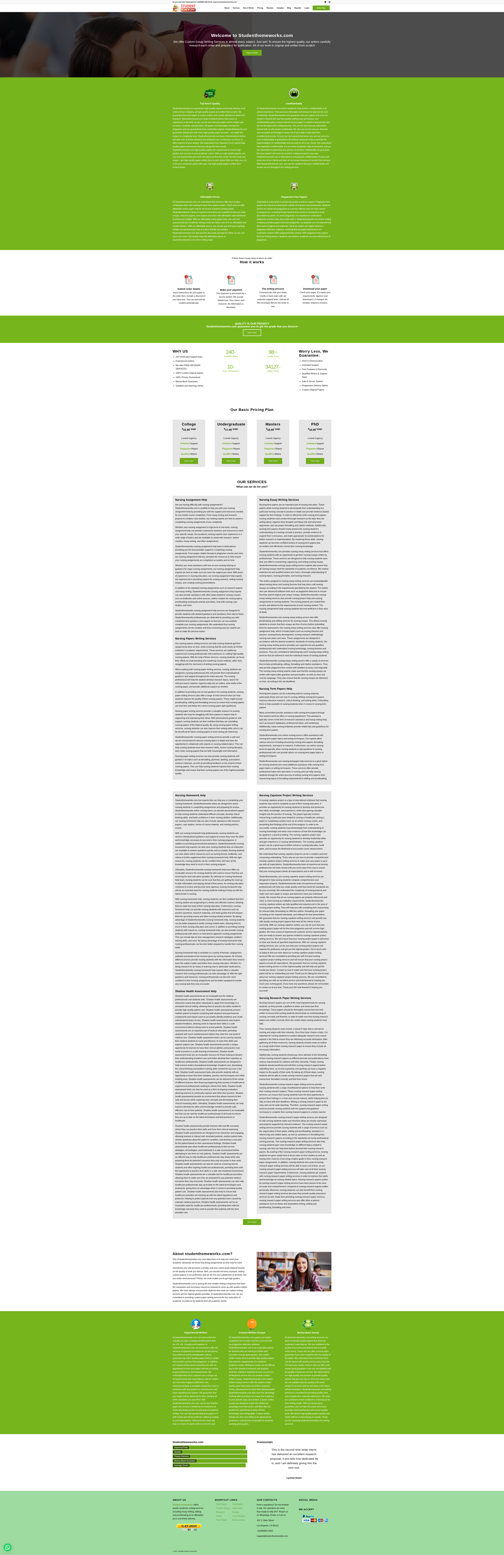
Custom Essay (223, 1513)
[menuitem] (227, 8)
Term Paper (221, 1509)
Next (325, 1451)
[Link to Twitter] (325, 2)
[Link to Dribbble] (329, 2)
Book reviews (238, 1524)
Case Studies (238, 1520)
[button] (50, 1515)
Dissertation (237, 1509)
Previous (263, 1451)
